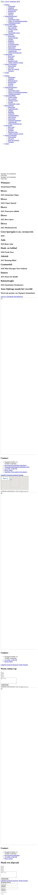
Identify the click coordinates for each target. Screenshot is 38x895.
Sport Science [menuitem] (12, 46)
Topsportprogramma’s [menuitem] (10, 16)
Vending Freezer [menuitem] (13, 29)
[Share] (3, 892)
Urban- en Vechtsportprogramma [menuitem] (17, 21)
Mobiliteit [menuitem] (11, 41)
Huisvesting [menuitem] (11, 36)
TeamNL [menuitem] (10, 18)
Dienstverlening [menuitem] (9, 34)
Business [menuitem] (7, 4)
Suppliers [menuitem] (11, 13)
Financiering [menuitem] (11, 48)
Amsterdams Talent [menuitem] (13, 19)
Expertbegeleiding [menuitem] (13, 44)
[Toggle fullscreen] (4, 892)
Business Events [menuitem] (13, 61)
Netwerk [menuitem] (10, 14)
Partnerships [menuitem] (11, 6)
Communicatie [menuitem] (12, 51)
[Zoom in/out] (6, 892)
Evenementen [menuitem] (8, 54)
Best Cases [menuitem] (11, 56)
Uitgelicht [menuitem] (11, 8)
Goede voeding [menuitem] (12, 26)
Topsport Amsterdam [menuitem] (10, 64)
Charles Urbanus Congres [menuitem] (15, 62)
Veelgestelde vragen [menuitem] (14, 33)
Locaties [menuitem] (10, 31)
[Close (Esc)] (1, 892)
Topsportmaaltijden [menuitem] (10, 24)
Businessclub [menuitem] (12, 11)
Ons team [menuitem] (11, 67)
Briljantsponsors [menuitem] (13, 9)
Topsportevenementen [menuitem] (14, 49)
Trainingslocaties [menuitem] (13, 38)
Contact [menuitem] (6, 72)
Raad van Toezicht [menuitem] (13, 69)
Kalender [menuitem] (10, 57)
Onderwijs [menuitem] (11, 43)
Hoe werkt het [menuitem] (12, 28)
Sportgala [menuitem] (11, 59)
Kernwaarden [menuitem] (12, 66)
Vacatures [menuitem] (11, 71)
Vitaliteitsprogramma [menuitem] (14, 23)
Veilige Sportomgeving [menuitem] (14, 52)
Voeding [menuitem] (10, 39)
